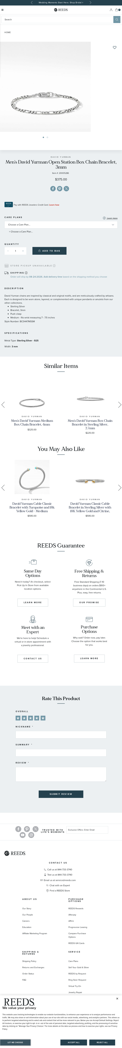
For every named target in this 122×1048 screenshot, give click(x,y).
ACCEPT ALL (73, 1042)
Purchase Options (76, 900)
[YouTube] (23, 835)
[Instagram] (31, 835)
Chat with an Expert (60, 885)
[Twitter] (36, 829)
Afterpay (72, 914)
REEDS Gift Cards (76, 943)
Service (74, 951)
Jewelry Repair (75, 992)
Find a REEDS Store (60, 890)
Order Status (28, 973)
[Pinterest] (27, 829)
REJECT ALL (102, 1042)
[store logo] (61, 10)
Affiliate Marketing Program (34, 933)
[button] (43, 137)
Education (26, 927)
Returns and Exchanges (33, 967)
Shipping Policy (29, 961)
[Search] (116, 19)
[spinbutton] (15, 251)
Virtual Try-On (74, 986)
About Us (29, 899)
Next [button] (90, 2)
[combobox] (57, 19)
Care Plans (61, 218)
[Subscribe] (105, 830)
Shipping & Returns (30, 953)
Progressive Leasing (77, 927)
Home (7, 32)
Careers (26, 921)
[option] (61, 2)
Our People (27, 914)
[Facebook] (18, 829)
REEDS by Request (77, 973)
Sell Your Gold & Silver (78, 967)
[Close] (117, 998)
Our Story (26, 908)
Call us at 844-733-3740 (59, 869)
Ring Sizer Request (77, 980)
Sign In (111, 9)
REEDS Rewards (75, 908)
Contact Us (58, 862)
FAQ (24, 980)
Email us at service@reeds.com (60, 880)
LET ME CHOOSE (15, 1042)
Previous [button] (31, 2)
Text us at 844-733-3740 (59, 875)
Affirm (71, 921)
